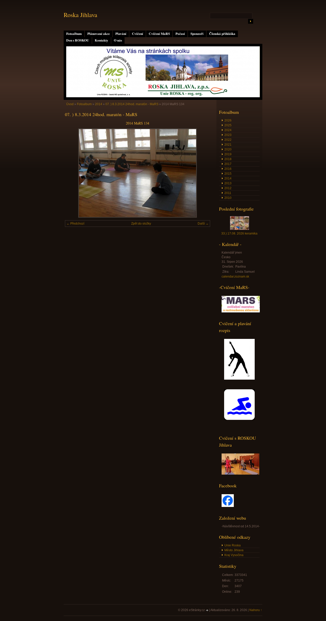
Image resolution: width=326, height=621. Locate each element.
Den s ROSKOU (77, 40)
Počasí (180, 33)
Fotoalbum (74, 33)
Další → (203, 223)
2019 (228, 154)
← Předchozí (75, 223)
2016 (228, 169)
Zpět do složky (141, 223)
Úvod (70, 104)
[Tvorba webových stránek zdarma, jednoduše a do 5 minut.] (207, 610)
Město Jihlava (233, 550)
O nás (118, 40)
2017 (228, 164)
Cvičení (137, 33)
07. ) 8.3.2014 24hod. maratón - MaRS (131, 104)
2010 (228, 198)
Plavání (120, 33)
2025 (228, 125)
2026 (228, 120)
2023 (228, 135)
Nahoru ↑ (255, 610)
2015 (228, 173)
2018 (228, 159)
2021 (228, 144)
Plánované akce (98, 33)
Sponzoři (197, 33)
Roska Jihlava (80, 15)
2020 (228, 149)
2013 (228, 183)
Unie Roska (232, 545)
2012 (228, 188)
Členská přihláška (222, 33)
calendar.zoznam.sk (235, 276)
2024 (228, 130)
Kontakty (101, 40)
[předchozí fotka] (73, 173)
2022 (228, 140)
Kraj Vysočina (233, 555)
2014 (98, 104)
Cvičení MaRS (159, 33)
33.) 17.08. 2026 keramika (239, 233)
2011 (227, 193)
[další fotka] (202, 173)
